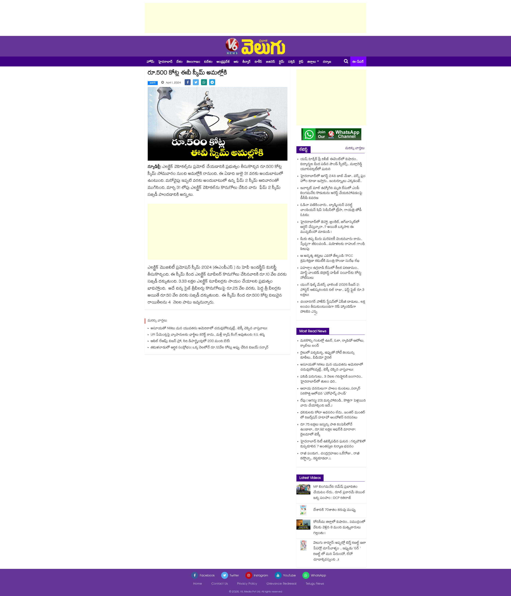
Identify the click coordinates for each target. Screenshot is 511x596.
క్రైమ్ (281, 62)
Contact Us (219, 584)
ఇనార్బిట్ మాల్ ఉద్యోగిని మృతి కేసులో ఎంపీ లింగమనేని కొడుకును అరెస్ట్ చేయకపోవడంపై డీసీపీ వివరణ (331, 193)
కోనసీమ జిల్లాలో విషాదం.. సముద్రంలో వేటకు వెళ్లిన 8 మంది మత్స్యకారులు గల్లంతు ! (339, 527)
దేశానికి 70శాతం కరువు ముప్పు (334, 510)
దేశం (179, 62)
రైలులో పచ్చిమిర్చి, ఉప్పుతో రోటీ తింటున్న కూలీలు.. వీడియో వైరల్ (327, 355)
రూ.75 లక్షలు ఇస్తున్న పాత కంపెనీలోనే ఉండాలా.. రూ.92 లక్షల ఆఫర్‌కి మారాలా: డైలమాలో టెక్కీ (328, 430)
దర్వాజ (327, 62)
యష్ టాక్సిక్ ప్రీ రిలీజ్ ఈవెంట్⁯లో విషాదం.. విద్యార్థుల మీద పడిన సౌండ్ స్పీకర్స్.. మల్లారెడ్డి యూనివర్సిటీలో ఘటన (331, 164)
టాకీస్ (258, 62)
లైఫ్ (301, 62)
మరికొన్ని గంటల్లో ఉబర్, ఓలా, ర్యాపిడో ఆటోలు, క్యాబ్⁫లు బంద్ (332, 343)
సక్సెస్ (291, 62)
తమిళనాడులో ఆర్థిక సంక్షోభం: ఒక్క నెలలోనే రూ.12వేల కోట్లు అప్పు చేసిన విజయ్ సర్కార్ (210, 348)
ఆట (236, 62)
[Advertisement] (255, 18)
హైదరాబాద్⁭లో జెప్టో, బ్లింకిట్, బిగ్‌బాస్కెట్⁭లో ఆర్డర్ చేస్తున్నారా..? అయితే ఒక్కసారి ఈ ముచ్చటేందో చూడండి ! (329, 227)
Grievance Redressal (281, 584)
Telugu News (315, 584)
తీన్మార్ (247, 62)
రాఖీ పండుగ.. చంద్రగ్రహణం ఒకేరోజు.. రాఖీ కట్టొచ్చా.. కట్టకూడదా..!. (330, 456)
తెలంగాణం (193, 62)
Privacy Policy (247, 584)
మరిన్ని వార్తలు (355, 148)
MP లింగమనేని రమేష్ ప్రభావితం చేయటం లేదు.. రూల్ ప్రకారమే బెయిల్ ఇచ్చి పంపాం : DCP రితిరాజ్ (339, 492)
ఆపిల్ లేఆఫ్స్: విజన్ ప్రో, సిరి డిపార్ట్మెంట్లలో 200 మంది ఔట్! (190, 341)
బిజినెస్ (270, 62)
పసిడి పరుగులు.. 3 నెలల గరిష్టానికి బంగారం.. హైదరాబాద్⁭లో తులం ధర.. (331, 379)
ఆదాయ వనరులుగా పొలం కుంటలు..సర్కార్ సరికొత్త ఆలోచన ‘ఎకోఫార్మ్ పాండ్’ (330, 391)
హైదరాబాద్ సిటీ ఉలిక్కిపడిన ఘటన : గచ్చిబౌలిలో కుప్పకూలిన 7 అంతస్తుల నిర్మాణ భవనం (333, 444)
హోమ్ (150, 62)
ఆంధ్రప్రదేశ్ (223, 62)
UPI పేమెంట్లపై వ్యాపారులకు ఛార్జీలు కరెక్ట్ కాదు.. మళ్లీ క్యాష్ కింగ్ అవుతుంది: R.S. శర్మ (208, 335)
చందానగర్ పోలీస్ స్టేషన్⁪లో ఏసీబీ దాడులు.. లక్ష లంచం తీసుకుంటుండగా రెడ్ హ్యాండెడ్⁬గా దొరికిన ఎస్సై (332, 307)
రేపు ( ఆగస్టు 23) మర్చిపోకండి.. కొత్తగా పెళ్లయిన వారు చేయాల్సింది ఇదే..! (333, 403)
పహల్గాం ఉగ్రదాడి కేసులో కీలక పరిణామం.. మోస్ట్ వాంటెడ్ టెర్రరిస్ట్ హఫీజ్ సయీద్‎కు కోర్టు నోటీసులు (330, 273)
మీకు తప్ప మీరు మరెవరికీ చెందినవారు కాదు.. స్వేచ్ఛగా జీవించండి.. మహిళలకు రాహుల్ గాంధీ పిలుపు (332, 244)
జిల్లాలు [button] (311, 62)
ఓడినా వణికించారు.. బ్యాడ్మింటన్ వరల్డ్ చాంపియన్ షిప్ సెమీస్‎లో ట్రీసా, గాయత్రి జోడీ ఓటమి (331, 210)
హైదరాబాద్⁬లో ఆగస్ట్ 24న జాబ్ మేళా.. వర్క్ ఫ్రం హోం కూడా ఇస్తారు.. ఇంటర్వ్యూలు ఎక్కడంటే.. (332, 179)
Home (197, 584)
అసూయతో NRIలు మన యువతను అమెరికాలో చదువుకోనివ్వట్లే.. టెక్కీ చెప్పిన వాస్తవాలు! (209, 329)
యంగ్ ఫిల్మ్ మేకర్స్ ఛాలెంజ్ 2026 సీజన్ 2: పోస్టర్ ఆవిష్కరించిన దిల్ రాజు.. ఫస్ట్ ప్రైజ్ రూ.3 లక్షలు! (332, 290)
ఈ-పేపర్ (358, 62)
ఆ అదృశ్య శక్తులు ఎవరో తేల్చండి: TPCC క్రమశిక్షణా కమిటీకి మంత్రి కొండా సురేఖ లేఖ (329, 258)
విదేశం (208, 62)
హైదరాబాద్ (165, 62)
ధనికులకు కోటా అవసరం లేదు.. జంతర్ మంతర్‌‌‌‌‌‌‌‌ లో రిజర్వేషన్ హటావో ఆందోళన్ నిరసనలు (332, 415)
